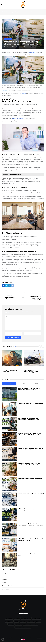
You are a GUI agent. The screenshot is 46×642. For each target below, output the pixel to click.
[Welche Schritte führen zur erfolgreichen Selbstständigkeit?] (9, 514)
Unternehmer (28, 627)
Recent (9, 383)
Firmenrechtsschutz (32, 275)
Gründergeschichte (31, 621)
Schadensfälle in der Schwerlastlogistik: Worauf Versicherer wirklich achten (31, 372)
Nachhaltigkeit (11, 624)
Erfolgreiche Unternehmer (26, 618)
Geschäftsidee (23, 621)
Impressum (17, 638)
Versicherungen (5, 368)
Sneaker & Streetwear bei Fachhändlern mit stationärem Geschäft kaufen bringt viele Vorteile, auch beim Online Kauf (29, 435)
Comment (37, 383)
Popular (23, 383)
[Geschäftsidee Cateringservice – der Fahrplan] (9, 484)
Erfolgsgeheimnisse (36, 618)
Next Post (38, 295)
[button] (40, 346)
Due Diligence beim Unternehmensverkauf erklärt (31, 493)
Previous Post (9, 295)
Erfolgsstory (16, 621)
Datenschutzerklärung (31, 638)
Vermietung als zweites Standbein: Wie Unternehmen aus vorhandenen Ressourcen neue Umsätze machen (31, 525)
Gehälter (4, 169)
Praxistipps (4, 573)
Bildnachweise (23, 638)
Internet (4, 582)
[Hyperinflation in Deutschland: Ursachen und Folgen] (9, 560)
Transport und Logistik (29, 368)
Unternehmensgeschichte (33, 624)
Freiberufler (23, 93)
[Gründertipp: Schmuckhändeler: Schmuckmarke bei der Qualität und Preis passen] (9, 454)
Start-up (24, 624)
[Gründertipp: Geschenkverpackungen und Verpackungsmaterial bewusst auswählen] (9, 469)
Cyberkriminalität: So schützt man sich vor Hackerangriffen (35, 298)
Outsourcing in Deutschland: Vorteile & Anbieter (30, 403)
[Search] (44, 4)
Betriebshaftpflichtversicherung (18, 118)
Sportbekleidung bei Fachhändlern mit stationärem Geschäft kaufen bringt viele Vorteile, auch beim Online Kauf (28, 420)
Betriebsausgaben (9, 618)
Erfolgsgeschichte (9, 621)
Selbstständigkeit (31, 52)
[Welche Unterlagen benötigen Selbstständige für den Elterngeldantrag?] (9, 545)
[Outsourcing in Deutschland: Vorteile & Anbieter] (9, 409)
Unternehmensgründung (19, 627)
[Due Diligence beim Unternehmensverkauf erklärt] (9, 499)
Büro (3, 576)
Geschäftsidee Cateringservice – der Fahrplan (30, 478)
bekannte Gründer (5, 589)
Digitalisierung (17, 618)
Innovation (38, 621)
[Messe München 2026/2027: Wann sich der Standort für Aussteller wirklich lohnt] (9, 394)
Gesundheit (4, 579)
